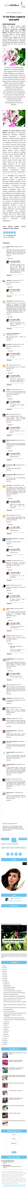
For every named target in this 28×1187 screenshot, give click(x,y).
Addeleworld (9, 698)
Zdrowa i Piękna (9, 246)
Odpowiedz (8, 255)
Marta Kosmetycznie (10, 440)
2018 (4, 978)
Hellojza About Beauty (11, 730)
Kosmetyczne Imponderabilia (12, 333)
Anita (7, 684)
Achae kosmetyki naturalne (9, 987)
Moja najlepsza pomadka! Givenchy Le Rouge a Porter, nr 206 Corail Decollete (17, 1076)
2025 (4, 965)
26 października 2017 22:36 (16, 779)
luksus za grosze (10, 608)
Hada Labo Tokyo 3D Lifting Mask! (11, 994)
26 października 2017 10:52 (14, 365)
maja (5, 1029)
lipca (5, 1025)
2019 (4, 976)
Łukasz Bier (9, 344)
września (6, 1021)
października (6, 985)
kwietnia (5, 1031)
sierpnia (5, 1023)
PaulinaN (8, 389)
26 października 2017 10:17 (17, 280)
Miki (7, 365)
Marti (7, 414)
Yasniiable (8, 560)
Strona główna (14, 840)
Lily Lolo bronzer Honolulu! (9, 1011)
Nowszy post (5, 838)
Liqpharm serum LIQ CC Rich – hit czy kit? (12, 999)
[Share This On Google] (14, 232)
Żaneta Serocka (10, 792)
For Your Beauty (11, 237)
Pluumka (8, 635)
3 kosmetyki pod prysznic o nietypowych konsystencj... (15, 1019)
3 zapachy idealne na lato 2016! (15, 1090)
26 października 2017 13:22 (17, 560)
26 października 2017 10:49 (18, 344)
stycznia (5, 1036)
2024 (4, 967)
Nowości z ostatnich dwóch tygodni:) (16, 1083)
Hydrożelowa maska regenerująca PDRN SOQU (12, 1166)
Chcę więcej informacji (10, 1185)
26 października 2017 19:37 (18, 698)
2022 (4, 971)
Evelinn (8, 779)
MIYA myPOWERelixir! (8, 1009)
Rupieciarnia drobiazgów (11, 741)
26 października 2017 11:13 (16, 389)
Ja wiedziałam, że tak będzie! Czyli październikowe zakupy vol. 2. (16, 1068)
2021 (4, 973)
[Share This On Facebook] (4, 232)
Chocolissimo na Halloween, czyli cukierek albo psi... (15, 996)
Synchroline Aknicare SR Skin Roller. (16, 1105)
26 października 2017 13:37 (16, 585)
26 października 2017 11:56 (18, 485)
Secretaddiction (13, 261)
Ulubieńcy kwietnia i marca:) (15, 1113)
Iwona (7, 707)
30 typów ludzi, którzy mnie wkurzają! (11, 924)
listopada (6, 983)
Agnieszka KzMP (10, 752)
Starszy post (22, 838)
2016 (4, 1038)
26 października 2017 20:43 (15, 707)
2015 (4, 1040)
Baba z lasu (12, 646)
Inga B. (7, 585)
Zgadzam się (21, 1185)
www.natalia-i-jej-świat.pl (11, 538)
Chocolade (8, 280)
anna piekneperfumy (10, 764)
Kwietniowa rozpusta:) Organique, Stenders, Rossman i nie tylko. (16, 1061)
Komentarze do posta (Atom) (12, 843)
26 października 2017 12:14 (15, 515)
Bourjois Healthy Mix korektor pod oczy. (17, 1120)
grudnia (5, 982)
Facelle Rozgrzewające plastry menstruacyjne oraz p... (15, 1013)
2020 (4, 975)
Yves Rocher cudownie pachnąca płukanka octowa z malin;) (16, 1099)
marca (5, 1032)
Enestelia (8, 718)
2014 (4, 1042)
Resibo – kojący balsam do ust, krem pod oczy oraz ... (15, 998)
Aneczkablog (9, 301)
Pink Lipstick (9, 485)
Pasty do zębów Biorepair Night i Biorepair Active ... (14, 1017)
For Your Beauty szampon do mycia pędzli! (12, 990)
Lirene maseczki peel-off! (9, 989)
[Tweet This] (7, 232)
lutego (5, 1034)
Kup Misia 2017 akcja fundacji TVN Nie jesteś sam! (14, 992)
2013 (4, 1044)
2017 (4, 980)
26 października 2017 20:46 (17, 718)
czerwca (5, 1027)
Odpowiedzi (10, 258)
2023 (4, 969)
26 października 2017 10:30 (18, 301)
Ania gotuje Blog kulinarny (8, 1160)
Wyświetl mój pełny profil (16, 901)
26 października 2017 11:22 (15, 414)
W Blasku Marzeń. (7, 1165)
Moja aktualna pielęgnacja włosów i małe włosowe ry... (15, 1007)
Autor (7, 515)
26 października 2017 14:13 (16, 635)
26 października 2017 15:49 (15, 684)
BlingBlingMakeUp (10, 659)
